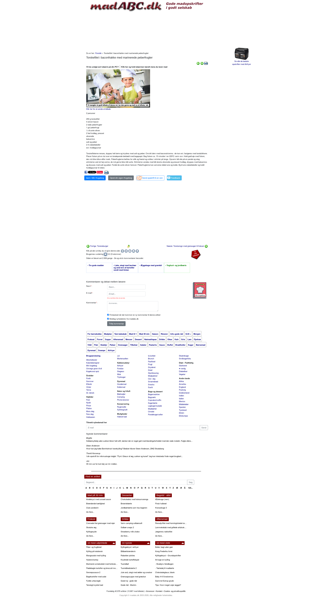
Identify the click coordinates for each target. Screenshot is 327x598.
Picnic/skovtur (123, 399)
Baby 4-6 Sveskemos (164, 576)
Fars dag (90, 414)
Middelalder (184, 404)
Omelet (151, 411)
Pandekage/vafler (155, 414)
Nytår (88, 402)
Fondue (120, 368)
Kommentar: (91, 302)
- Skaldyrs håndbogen (164, 563)
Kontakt (159, 591)
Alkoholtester (91, 359)
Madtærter (152, 408)
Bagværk (152, 397)
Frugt (150, 364)
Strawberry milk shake (130, 531)
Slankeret (183, 365)
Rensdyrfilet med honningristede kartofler (171, 523)
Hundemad (121, 384)
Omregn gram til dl (94, 368)
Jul (118, 355)
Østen (181, 412)
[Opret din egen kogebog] (199, 290)
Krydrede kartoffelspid (130, 559)
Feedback (175, 177)
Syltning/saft (122, 409)
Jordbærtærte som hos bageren (134, 507)
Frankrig (182, 389)
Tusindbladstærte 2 (129, 568)
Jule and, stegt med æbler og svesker (136, 572)
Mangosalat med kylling (96, 555)
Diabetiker (183, 371)
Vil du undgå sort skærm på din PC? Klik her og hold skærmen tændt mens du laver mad (126, 66)
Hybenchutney (92, 559)
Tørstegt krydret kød (94, 585)
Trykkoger (121, 377)
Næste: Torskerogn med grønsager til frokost (186, 246)
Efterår (89, 384)
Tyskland (182, 410)
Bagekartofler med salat (96, 576)
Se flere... (90, 512)
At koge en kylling (162, 559)
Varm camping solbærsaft (131, 523)
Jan (87, 461)
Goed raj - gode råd (129, 580)
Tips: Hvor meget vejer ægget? (168, 585)
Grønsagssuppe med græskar (133, 576)
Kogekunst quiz (92, 371)
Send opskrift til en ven (152, 177)
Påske (89, 408)
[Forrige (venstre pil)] (198, 63)
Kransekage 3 (161, 507)
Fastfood (151, 361)
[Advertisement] (147, 31)
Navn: (89, 286)
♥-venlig (182, 368)
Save (100, 172)
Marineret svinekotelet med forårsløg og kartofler (102, 563)
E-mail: (89, 292)
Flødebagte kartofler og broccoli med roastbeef (102, 568)
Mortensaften (122, 358)
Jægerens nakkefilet (163, 531)
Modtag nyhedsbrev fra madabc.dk (124, 318)
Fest (88, 399)
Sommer (90, 381)
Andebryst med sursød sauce (98, 499)
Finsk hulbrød (160, 503)
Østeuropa (183, 415)
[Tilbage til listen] (128, 246)
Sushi (150, 387)
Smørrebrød (153, 381)
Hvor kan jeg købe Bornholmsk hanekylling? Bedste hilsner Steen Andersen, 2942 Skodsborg (125, 448)
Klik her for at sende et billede (98, 109)
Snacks (151, 384)
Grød (150, 370)
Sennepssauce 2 (93, 572)
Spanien (182, 407)
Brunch (151, 358)
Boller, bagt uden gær (164, 547)
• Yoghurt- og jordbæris (175, 265)
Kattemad (121, 387)
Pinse (88, 405)
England (182, 387)
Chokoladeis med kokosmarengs (134, 499)
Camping (121, 396)
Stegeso (120, 371)
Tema (88, 389)
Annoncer (150, 591)
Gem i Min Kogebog (95, 177)
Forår (88, 378)
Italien (181, 398)
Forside (98, 53)
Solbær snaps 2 (127, 527)
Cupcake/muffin (154, 400)
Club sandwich (92, 507)
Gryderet (151, 367)
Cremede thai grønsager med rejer (100, 523)
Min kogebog (91, 365)
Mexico (182, 401)
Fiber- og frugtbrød (93, 547)
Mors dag (90, 411)
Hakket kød (122, 416)
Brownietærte (126, 503)
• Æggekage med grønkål (150, 265)
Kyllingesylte (91, 531)
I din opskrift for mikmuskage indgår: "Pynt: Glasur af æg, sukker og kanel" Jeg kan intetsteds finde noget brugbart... (134, 456)
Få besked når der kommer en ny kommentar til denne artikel (134, 314)
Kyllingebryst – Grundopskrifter (168, 555)
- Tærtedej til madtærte (164, 568)
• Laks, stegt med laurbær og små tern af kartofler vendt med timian (125, 267)
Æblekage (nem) (162, 499)
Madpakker (152, 375)
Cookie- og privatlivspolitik (175, 591)
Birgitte (89, 438)
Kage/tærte (152, 403)
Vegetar (182, 374)
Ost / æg (151, 378)
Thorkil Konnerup (93, 453)
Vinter (88, 387)
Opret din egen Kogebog (121, 177)
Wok (119, 374)
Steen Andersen (93, 445)
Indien (181, 395)
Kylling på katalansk (94, 551)
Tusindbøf (125, 563)
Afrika (181, 381)
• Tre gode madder (96, 265)
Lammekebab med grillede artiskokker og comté (171, 527)
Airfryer (120, 365)
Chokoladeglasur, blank (165, 572)
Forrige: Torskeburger (99, 246)
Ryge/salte (121, 406)
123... (190, 487)
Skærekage (184, 355)
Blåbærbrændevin (128, 551)
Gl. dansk (90, 392)
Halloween (90, 417)
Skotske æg (91, 527)
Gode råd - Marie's (128, 585)
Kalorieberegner (92, 362)
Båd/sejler (121, 394)
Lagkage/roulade (155, 405)
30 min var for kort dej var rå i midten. (101, 463)
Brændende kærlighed (95, 503)
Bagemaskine (154, 394)
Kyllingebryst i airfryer (130, 547)
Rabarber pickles (128, 555)
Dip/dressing (153, 373)
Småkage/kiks (185, 358)
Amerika (182, 384)
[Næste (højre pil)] (202, 63)
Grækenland (184, 392)
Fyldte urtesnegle (93, 580)
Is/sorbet (151, 355)
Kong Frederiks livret (163, 551)
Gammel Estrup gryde (164, 580)
